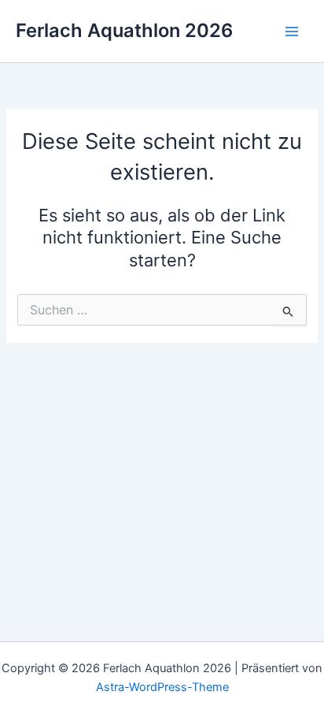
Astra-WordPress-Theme (162, 687)
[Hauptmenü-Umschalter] (291, 31)
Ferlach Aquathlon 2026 (124, 30)
